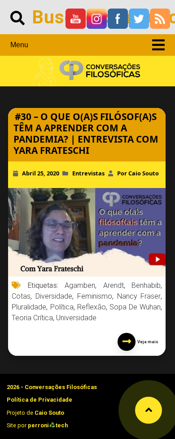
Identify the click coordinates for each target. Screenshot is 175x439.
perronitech (48, 425)
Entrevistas (88, 173)
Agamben (80, 285)
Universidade (76, 318)
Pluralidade (29, 307)
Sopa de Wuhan (135, 307)
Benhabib (146, 285)
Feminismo (94, 296)
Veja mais (147, 341)
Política (62, 307)
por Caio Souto (138, 173)
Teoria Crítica (32, 318)
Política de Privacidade (39, 399)
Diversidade (53, 296)
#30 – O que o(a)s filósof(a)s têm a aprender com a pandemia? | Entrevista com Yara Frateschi (85, 133)
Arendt (113, 285)
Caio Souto (49, 412)
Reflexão (91, 307)
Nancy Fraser (139, 296)
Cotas (21, 296)
